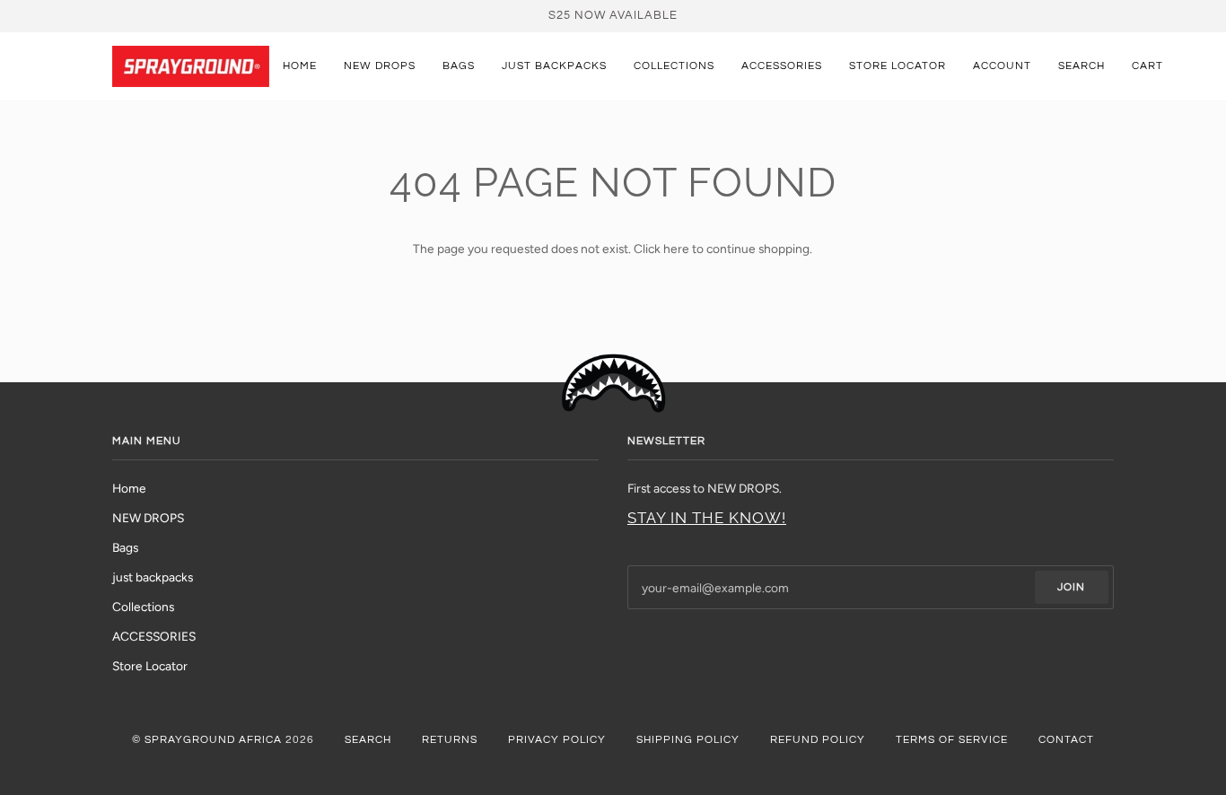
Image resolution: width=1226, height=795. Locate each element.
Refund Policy (817, 740)
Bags (125, 547)
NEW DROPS (148, 518)
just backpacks (152, 577)
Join (1071, 587)
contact (1066, 740)
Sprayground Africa (213, 740)
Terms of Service (952, 740)
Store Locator (150, 666)
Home (129, 488)
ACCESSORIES (154, 636)
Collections (143, 606)
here (676, 248)
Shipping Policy (688, 740)
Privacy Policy (557, 740)
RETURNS (449, 740)
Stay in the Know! (706, 518)
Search (368, 740)
